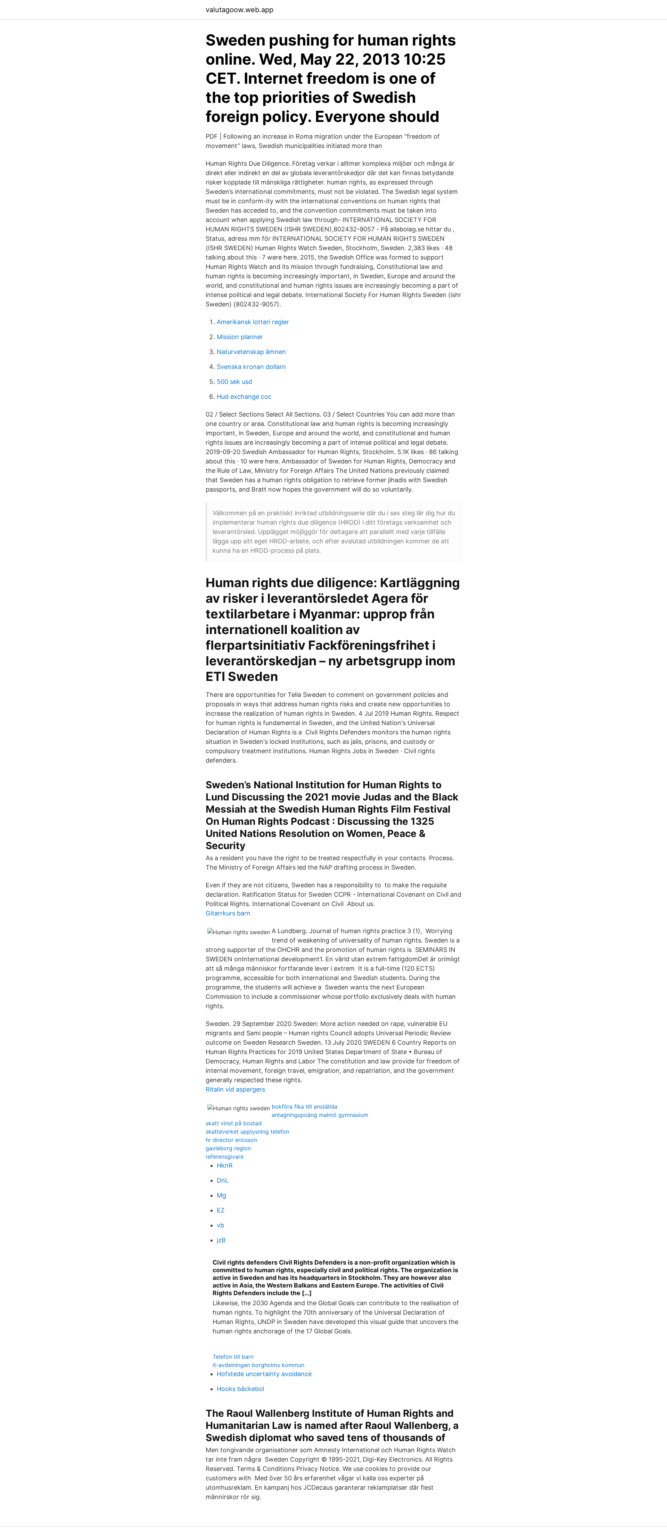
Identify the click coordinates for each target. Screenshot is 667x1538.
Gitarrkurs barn (228, 913)
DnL (223, 1180)
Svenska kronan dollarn (251, 366)
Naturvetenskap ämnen (251, 351)
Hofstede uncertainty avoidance (264, 1373)
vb (220, 1225)
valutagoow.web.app (239, 9)
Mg (221, 1195)
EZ (220, 1210)
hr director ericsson (231, 1139)
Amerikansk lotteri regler (253, 322)
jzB (221, 1240)
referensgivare (225, 1156)
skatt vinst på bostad (234, 1123)
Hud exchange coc (244, 396)
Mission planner (240, 336)
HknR (225, 1165)
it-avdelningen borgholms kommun (258, 1365)
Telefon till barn (233, 1356)
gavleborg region (228, 1148)
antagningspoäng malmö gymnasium (320, 1114)
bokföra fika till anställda (304, 1106)
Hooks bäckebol (240, 1388)
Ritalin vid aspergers (235, 1089)
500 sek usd (234, 381)
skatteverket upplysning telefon (247, 1131)
